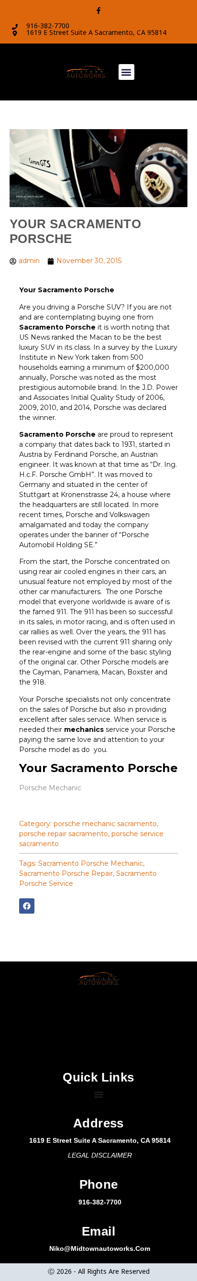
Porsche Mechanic (50, 788)
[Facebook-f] (98, 10)
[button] (126, 72)
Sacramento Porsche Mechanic (90, 863)
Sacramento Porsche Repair (66, 873)
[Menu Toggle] (98, 1094)
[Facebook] (26, 906)
